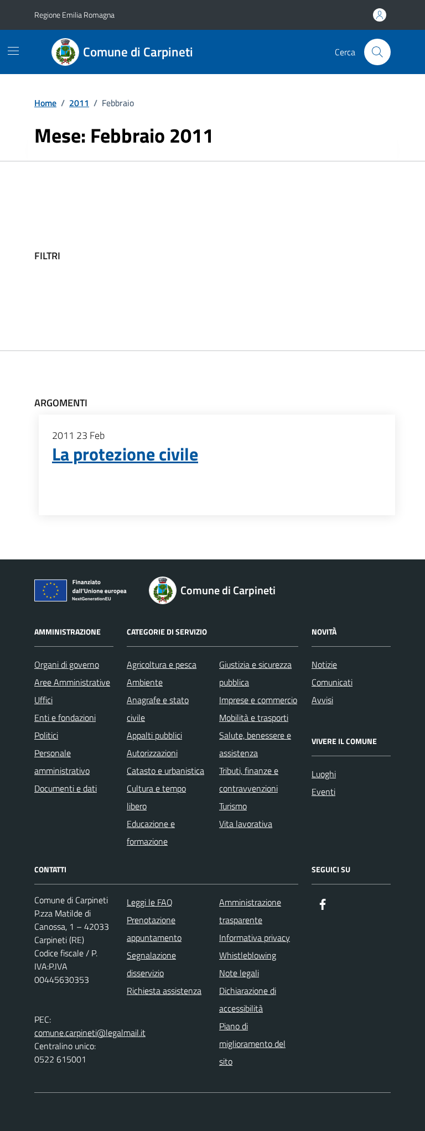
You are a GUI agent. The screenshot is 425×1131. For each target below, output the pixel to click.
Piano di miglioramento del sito (252, 1043)
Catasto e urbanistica (165, 770)
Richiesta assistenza (164, 990)
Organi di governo (66, 664)
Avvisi (322, 699)
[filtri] (308, 255)
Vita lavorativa (245, 823)
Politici (46, 735)
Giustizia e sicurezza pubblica (255, 673)
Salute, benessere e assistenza (255, 744)
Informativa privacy (254, 937)
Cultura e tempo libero (156, 797)
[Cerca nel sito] (377, 52)
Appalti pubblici (154, 735)
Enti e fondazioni (65, 717)
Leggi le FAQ (150, 902)
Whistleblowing (247, 955)
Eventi (323, 791)
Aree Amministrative (72, 682)
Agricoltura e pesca (161, 664)
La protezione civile (125, 454)
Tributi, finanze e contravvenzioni (248, 779)
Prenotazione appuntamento (154, 928)
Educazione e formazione (151, 832)
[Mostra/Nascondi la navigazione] (13, 50)
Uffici (43, 699)
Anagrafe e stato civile (158, 708)
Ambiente (145, 682)
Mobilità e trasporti (253, 717)
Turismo (233, 806)
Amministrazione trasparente (250, 911)
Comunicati (332, 682)
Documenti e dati (65, 788)
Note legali (239, 973)
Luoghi (324, 774)
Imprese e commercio (258, 699)
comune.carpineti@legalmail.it (90, 1032)
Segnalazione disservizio (151, 964)
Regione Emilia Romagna (74, 14)
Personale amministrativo (62, 761)
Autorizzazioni (152, 753)
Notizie (324, 664)
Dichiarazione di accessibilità (247, 999)
